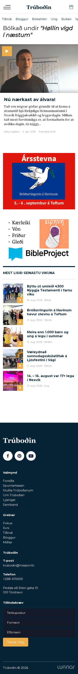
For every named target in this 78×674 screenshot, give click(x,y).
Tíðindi (7, 19)
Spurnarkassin (13, 485)
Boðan (66, 19)
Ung (54, 19)
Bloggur (22, 19)
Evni (6, 528)
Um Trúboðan (13, 495)
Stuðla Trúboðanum (18, 490)
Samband (10, 504)
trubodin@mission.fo (18, 565)
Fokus (7, 523)
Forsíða (8, 481)
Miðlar (7, 542)
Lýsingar (9, 500)
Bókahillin (39, 19)
